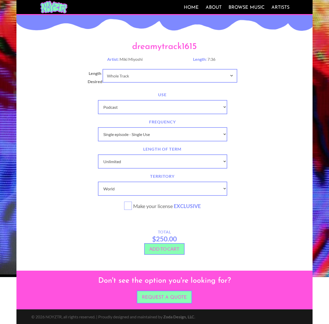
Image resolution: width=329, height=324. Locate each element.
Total (164, 231)
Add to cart (164, 249)
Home (191, 7)
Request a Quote (164, 297)
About (214, 7)
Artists (280, 7)
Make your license (167, 206)
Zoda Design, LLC (178, 316)
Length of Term (162, 148)
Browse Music (246, 7)
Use (162, 94)
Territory (162, 176)
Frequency (162, 121)
